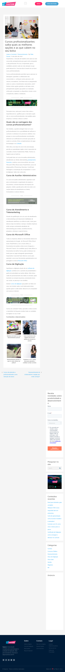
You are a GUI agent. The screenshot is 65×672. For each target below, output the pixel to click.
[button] (25, 3)
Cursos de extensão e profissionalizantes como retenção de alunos (10, 374)
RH (48, 568)
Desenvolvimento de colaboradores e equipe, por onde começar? (32, 374)
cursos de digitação (16, 284)
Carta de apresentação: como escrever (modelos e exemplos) (54, 519)
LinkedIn (19, 143)
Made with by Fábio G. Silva (54, 669)
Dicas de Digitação (53, 557)
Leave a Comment (11, 54)
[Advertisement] (55, 602)
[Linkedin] (14, 660)
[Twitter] (3, 660)
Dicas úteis (51, 559)
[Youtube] (11, 660)
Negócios (50, 565)
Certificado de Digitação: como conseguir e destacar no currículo (54, 535)
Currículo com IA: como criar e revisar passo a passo (54, 527)
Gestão (50, 562)
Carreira (50, 549)
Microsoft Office (22, 261)
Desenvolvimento (22, 54)
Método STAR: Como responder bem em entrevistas (53, 510)
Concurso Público (52, 551)
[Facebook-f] (6, 660)
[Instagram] (9, 660)
